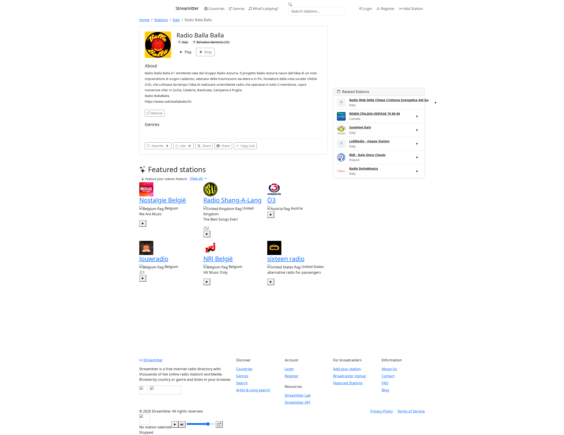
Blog (385, 390)
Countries (216, 8)
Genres (239, 8)
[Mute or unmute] (182, 424)
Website (157, 113)
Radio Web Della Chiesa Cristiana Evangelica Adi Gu (389, 100)
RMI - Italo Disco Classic (367, 155)
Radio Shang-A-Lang (232, 200)
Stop (207, 52)
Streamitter (153, 360)
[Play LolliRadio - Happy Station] (417, 143)
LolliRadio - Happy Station (369, 141)
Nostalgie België (162, 200)
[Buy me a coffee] (165, 390)
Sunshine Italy (360, 127)
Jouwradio (153, 258)
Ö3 (271, 200)
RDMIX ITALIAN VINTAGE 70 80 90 (374, 114)
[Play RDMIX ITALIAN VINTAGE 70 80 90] (417, 116)
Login (367, 8)
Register (388, 8)
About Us (389, 368)
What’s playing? (265, 8)
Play (187, 52)
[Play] (174, 424)
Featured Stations (348, 383)
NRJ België (218, 258)
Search (242, 383)
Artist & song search (253, 390)
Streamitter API (297, 402)
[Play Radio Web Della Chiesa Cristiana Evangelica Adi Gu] (436, 102)
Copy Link (247, 146)
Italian (151, 131)
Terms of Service (411, 411)
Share (206, 146)
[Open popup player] (219, 424)
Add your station (347, 368)
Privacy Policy (381, 411)
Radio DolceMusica (363, 168)
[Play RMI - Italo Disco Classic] (417, 157)
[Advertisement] (379, 57)
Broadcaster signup (349, 376)
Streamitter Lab (298, 395)
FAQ (385, 383)
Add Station (413, 8)
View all (196, 178)
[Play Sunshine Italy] (417, 130)
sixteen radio (285, 258)
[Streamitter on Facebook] (143, 390)
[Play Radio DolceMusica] (417, 171)
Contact (388, 376)
